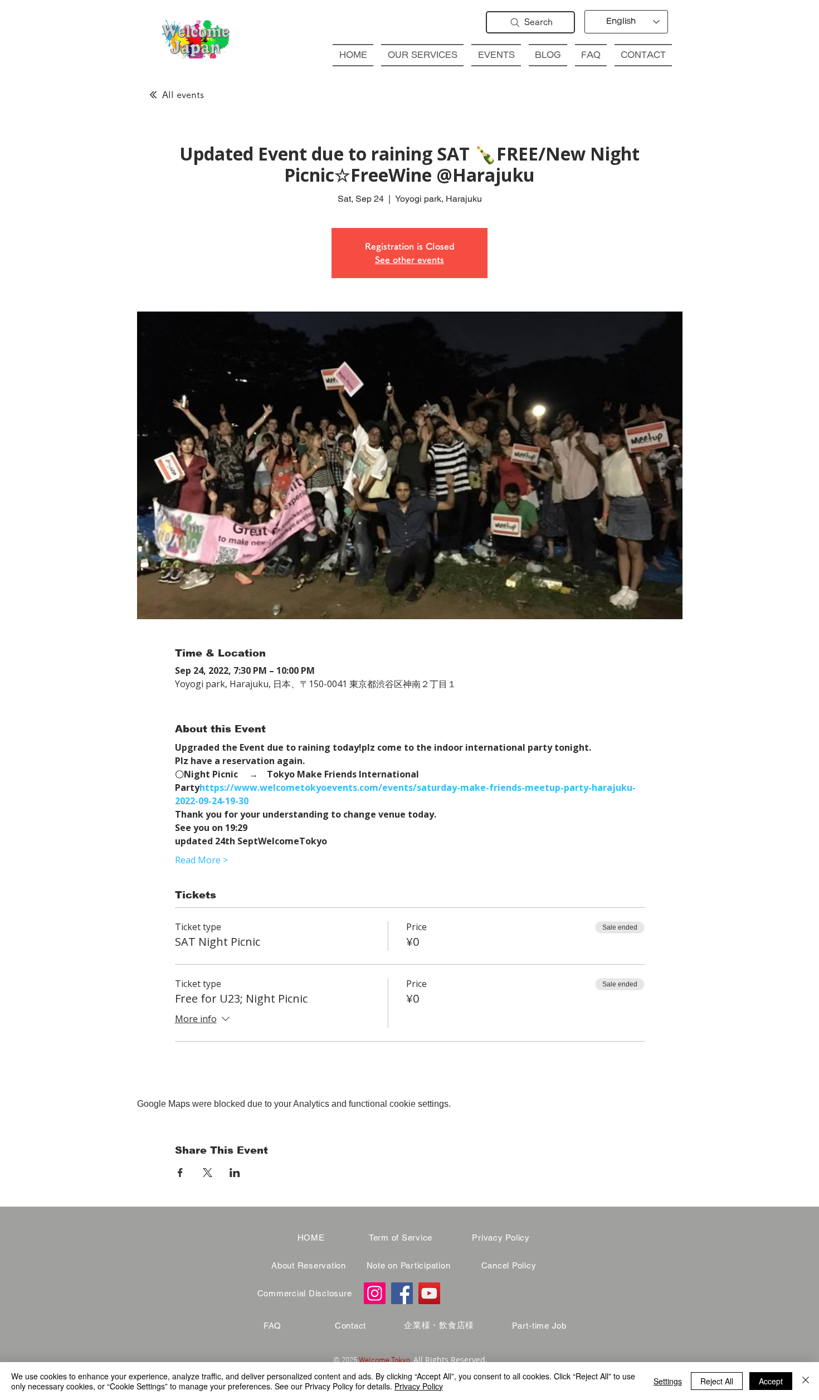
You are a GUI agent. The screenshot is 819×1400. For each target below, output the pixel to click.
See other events (409, 259)
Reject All (716, 1381)
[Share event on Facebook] (180, 1172)
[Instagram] (375, 1293)
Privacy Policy (418, 1386)
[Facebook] (402, 1293)
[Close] (805, 1381)
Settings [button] (668, 1381)
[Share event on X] (207, 1172)
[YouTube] (429, 1293)
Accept (771, 1381)
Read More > (201, 860)
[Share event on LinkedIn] (235, 1172)
